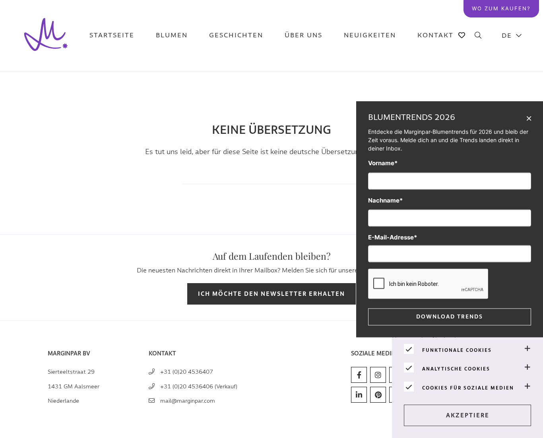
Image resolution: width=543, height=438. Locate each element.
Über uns (303, 35)
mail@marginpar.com (187, 401)
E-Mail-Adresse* (392, 237)
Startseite (111, 35)
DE (507, 35)
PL (512, 95)
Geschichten (236, 35)
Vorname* (383, 163)
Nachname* (385, 200)
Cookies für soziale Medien (468, 388)
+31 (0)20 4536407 (186, 372)
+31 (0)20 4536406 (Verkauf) (198, 387)
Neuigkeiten (370, 35)
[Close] (529, 117)
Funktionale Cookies (457, 350)
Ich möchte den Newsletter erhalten (271, 294)
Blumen (172, 35)
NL (512, 55)
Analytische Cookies (456, 369)
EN (512, 75)
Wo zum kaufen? (501, 8)
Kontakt (435, 35)
